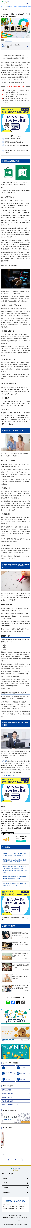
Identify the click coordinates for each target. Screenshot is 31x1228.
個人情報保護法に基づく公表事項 (15, 1215)
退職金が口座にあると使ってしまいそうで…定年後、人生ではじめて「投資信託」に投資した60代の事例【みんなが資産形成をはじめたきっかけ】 (15, 869)
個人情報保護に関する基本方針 (9, 1217)
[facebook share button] (13, 1002)
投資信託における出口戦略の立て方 (14, 142)
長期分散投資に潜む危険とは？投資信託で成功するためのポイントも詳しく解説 (14, 861)
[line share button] (8, 1002)
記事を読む (20, 841)
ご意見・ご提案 (13, 1220)
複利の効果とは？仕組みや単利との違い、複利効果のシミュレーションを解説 (14, 884)
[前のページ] (9, 1159)
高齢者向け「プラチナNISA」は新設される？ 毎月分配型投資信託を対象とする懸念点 (14, 854)
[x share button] (18, 1002)
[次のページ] (22, 1159)
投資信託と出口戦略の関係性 (12, 139)
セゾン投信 (4, 761)
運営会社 (19, 1220)
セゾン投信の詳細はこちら (8, 775)
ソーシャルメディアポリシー (22, 1217)
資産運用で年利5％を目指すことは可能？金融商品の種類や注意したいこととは (14, 878)
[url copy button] (23, 1002)
